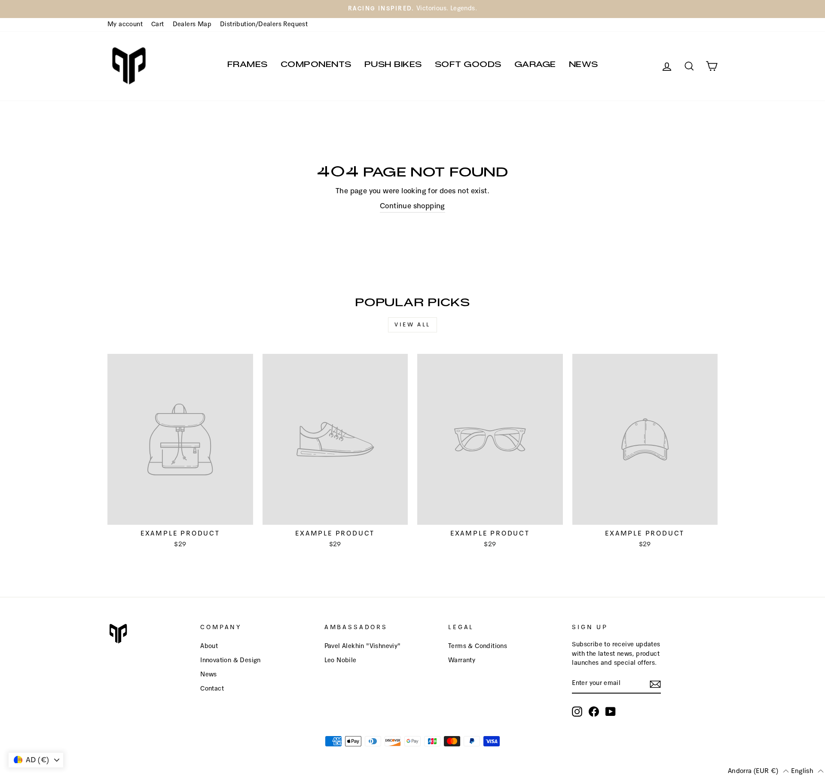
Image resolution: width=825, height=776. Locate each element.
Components (316, 66)
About (209, 646)
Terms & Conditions (477, 646)
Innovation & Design (230, 660)
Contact (212, 688)
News (583, 66)
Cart (157, 24)
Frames (247, 66)
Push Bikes (393, 66)
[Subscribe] (655, 684)
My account (125, 24)
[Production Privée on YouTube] (610, 711)
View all (412, 325)
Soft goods (468, 66)
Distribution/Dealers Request (264, 24)
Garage (535, 66)
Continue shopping (412, 206)
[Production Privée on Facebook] (594, 711)
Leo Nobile (340, 660)
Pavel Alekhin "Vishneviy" (362, 646)
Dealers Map (192, 24)
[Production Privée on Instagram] (577, 711)
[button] (758, 771)
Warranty (461, 660)
